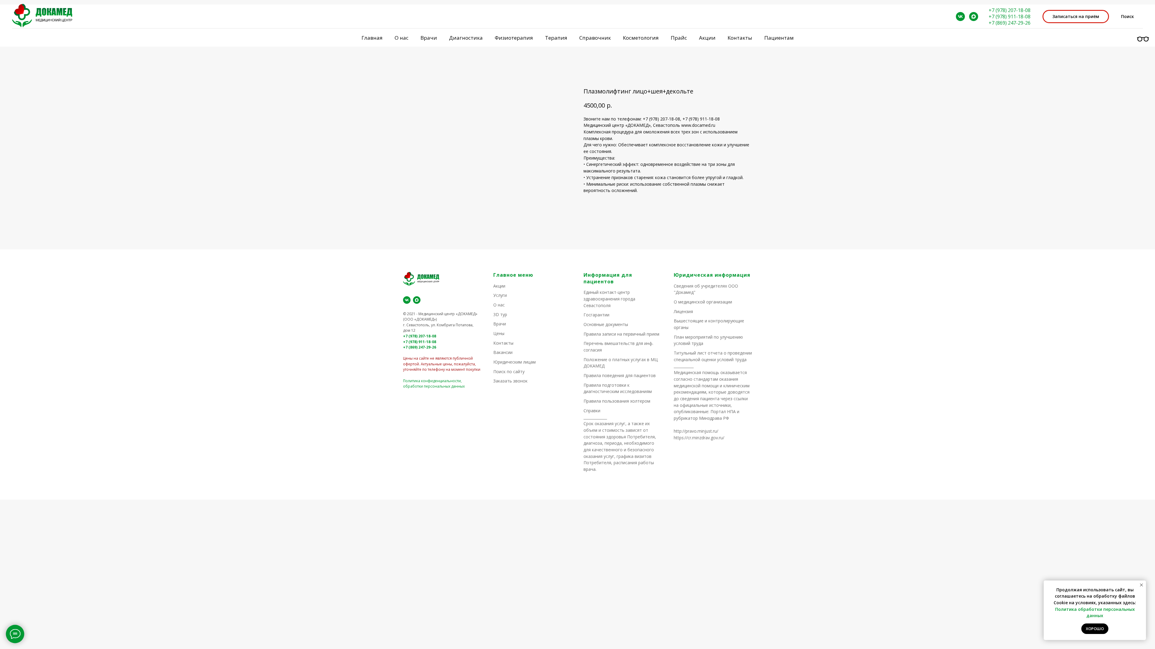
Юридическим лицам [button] (514, 362)
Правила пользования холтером (617, 401)
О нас (499, 305)
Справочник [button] (595, 37)
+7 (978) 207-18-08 (1009, 10)
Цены (498, 333)
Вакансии (503, 352)
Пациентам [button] (779, 37)
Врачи (499, 324)
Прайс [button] (679, 37)
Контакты (740, 37)
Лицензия (683, 311)
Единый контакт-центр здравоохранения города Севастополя (609, 298)
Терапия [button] (556, 37)
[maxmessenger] (973, 16)
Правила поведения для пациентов (620, 375)
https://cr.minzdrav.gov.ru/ (699, 437)
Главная (372, 37)
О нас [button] (401, 37)
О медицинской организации (703, 302)
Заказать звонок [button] (510, 381)
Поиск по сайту (509, 371)
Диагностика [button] (466, 37)
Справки (592, 410)
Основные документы (606, 324)
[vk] (960, 16)
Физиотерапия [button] (514, 37)
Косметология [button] (641, 37)
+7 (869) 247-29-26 (1009, 23)
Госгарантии (596, 315)
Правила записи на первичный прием (621, 334)
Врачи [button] (428, 37)
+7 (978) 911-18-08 (1009, 16)
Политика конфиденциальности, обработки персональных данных (434, 383)
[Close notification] (1141, 585)
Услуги (500, 295)
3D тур (500, 314)
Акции (707, 37)
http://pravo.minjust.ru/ (696, 431)
